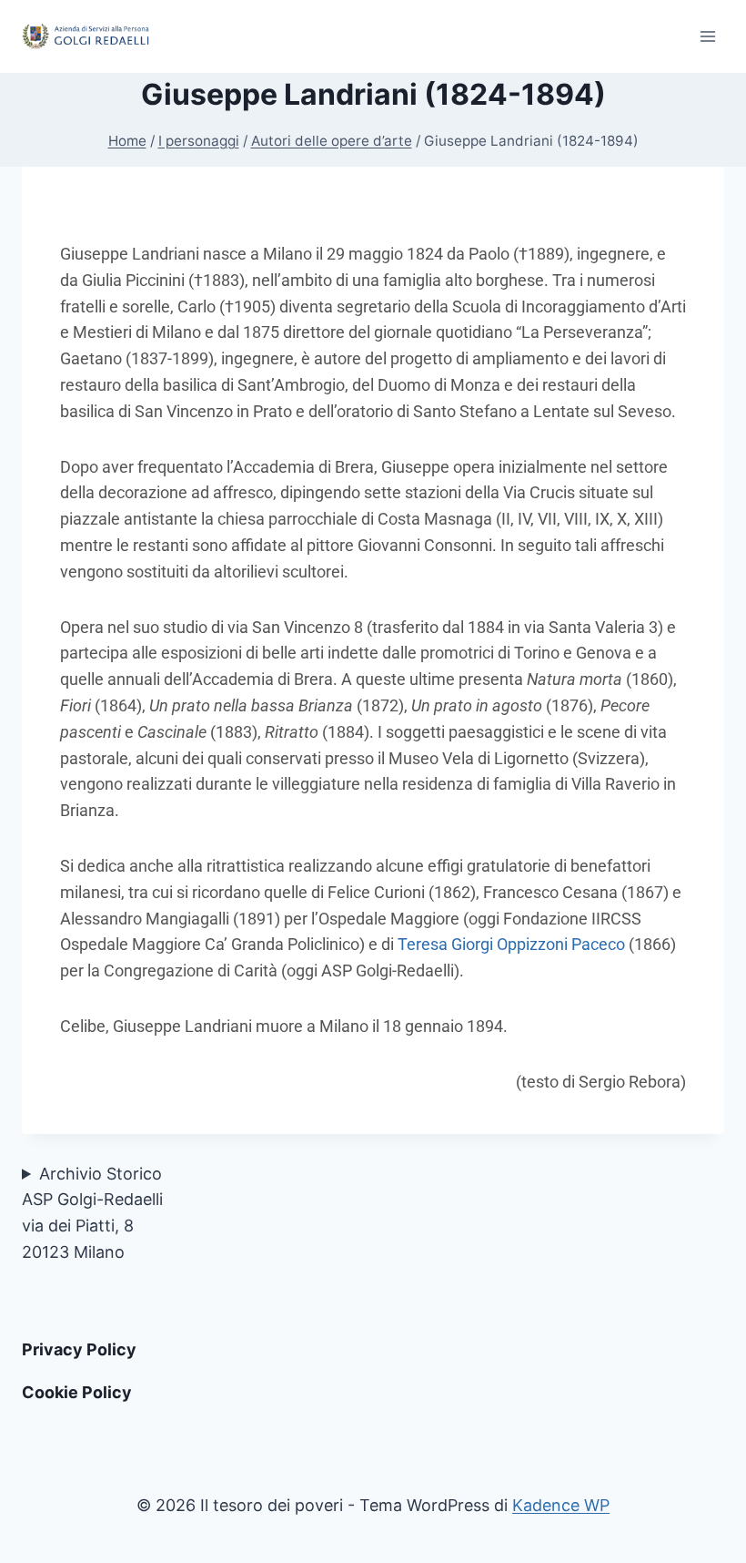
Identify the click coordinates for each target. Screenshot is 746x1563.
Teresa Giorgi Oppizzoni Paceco (511, 944)
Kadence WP (561, 1505)
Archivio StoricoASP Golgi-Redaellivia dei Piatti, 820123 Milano (92, 1213)
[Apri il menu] (707, 36)
